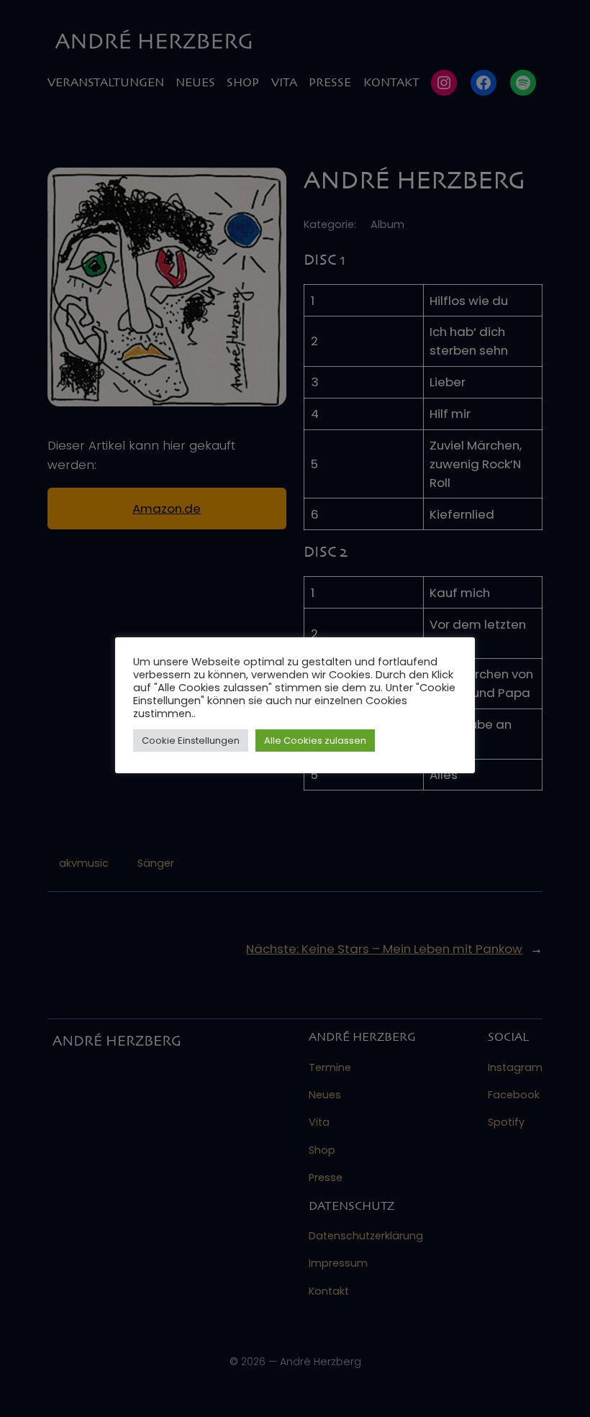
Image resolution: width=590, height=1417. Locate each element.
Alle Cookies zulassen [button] (315, 740)
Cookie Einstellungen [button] (191, 740)
